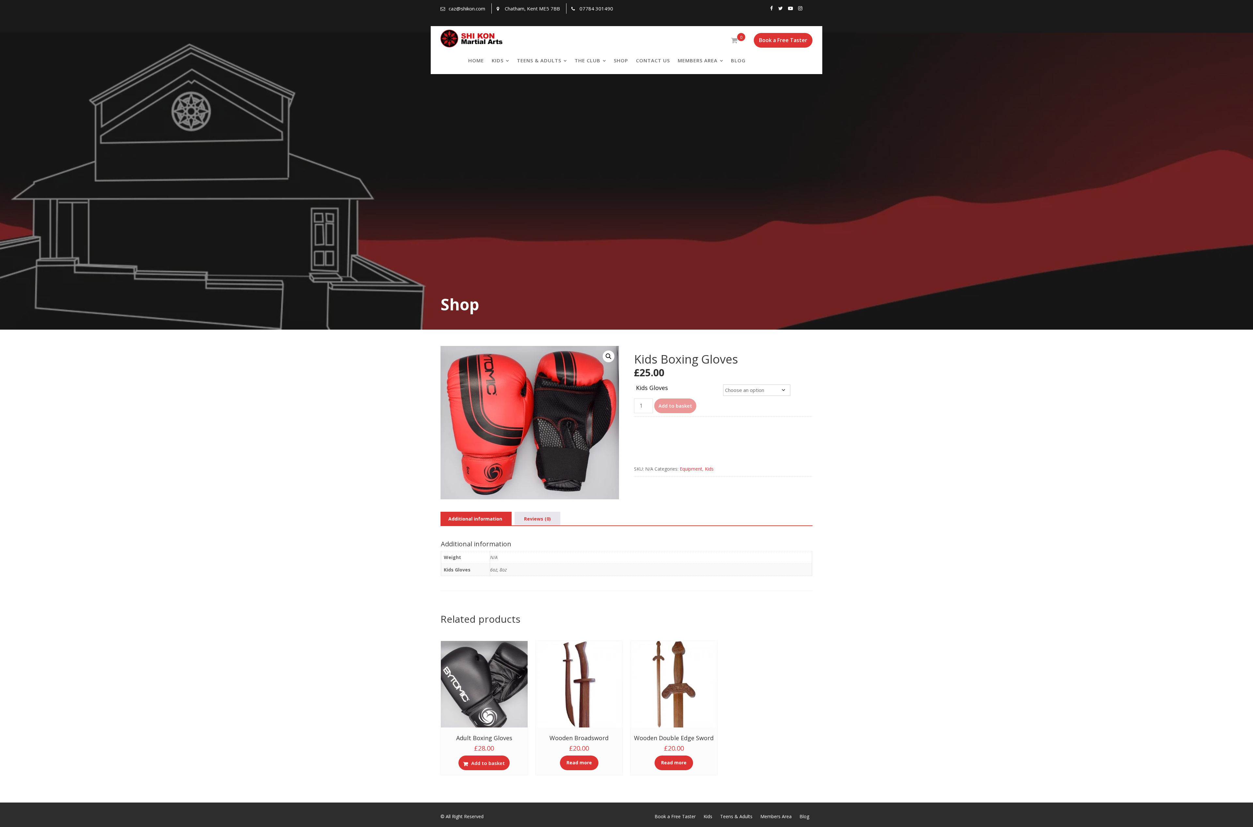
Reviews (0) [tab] (537, 519)
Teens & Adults (539, 60)
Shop (621, 60)
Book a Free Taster (783, 40)
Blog (738, 60)
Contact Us (653, 60)
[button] (608, 356)
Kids (497, 60)
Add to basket (675, 405)
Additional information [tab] (475, 519)
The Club (587, 60)
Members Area (698, 60)
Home (476, 60)
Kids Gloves (652, 387)
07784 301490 (596, 8)
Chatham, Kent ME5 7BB (532, 8)
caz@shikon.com (467, 8)
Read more (579, 762)
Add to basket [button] (488, 763)
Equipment (691, 469)
